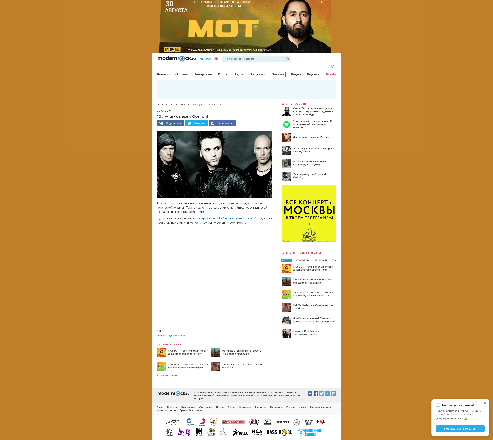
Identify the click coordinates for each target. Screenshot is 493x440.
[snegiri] (254, 422)
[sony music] (202, 422)
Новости (163, 74)
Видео (296, 74)
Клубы (302, 407)
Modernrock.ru (176, 59)
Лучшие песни (176, 336)
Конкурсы (245, 407)
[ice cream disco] (213, 422)
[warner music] (189, 422)
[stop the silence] (296, 422)
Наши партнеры (166, 410)
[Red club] (322, 422)
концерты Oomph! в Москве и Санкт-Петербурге (228, 218)
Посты (223, 74)
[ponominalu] (233, 422)
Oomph (161, 336)
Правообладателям (191, 410)
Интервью (276, 407)
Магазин (278, 74)
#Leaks (331, 74)
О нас (160, 407)
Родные (313, 74)
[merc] (283, 422)
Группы (290, 407)
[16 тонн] (172, 422)
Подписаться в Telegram (460, 428)
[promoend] (268, 422)
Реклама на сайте (321, 407)
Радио (239, 74)
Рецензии (258, 74)
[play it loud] (309, 422)
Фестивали (205, 407)
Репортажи (203, 74)
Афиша (182, 74)
